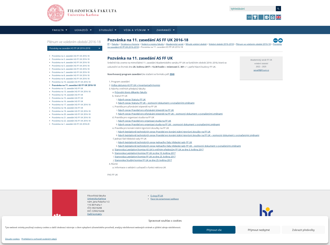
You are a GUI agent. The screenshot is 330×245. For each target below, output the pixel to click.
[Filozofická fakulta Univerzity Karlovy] (82, 12)
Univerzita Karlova (96, 198)
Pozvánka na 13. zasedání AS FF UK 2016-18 (71, 91)
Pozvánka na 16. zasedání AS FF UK (67, 101)
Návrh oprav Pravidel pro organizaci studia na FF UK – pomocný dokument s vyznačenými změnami (169, 124)
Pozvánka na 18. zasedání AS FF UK (67, 108)
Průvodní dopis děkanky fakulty (131, 92)
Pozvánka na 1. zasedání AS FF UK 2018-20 (70, 124)
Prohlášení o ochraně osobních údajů (39, 238)
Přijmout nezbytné (259, 230)
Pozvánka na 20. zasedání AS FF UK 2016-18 (71, 114)
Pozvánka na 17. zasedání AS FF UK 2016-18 (71, 104)
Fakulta (115, 44)
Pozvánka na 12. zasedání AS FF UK (67, 88)
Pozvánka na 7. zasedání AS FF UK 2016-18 (70, 72)
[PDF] (275, 39)
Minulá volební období (196, 44)
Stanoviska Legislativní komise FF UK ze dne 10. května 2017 (145, 153)
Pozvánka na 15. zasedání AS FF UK (67, 98)
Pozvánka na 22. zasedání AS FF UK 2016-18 (71, 121)
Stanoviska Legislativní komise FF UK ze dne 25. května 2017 (145, 156)
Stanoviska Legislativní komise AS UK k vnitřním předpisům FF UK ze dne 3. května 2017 (159, 149)
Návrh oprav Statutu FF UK (132, 99)
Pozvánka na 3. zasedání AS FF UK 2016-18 (70, 59)
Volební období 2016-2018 (221, 44)
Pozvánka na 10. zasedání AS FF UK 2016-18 (71, 82)
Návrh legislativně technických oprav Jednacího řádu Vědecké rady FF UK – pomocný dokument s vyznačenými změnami (179, 145)
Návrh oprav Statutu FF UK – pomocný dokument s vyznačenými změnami (156, 102)
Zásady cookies (12, 238)
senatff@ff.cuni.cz (261, 70)
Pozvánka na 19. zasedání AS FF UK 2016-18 (71, 111)
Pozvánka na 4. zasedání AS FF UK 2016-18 (70, 62)
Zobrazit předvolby (303, 230)
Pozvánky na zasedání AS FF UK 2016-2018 (70, 48)
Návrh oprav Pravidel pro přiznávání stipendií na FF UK (146, 110)
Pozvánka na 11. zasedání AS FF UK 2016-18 (74, 85)
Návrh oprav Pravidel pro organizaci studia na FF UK (144, 120)
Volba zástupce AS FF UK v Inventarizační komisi (135, 85)
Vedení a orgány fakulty (152, 44)
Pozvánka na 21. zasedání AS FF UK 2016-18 (71, 117)
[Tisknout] (280, 39)
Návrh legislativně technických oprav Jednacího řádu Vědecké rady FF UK (155, 142)
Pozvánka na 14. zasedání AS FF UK (67, 95)
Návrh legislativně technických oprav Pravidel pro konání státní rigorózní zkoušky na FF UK (164, 131)
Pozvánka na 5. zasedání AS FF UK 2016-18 (70, 66)
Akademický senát (174, 44)
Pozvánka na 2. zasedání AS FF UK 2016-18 (70, 56)
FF (108, 44)
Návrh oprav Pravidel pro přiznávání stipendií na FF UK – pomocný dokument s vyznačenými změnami (170, 113)
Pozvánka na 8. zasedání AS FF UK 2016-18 (70, 75)
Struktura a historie (130, 44)
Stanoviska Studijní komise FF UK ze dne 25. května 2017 (143, 160)
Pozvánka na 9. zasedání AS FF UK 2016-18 (70, 78)
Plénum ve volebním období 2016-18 (74, 41)
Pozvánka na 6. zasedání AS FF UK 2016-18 (70, 69)
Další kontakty (94, 214)
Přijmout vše (214, 230)
